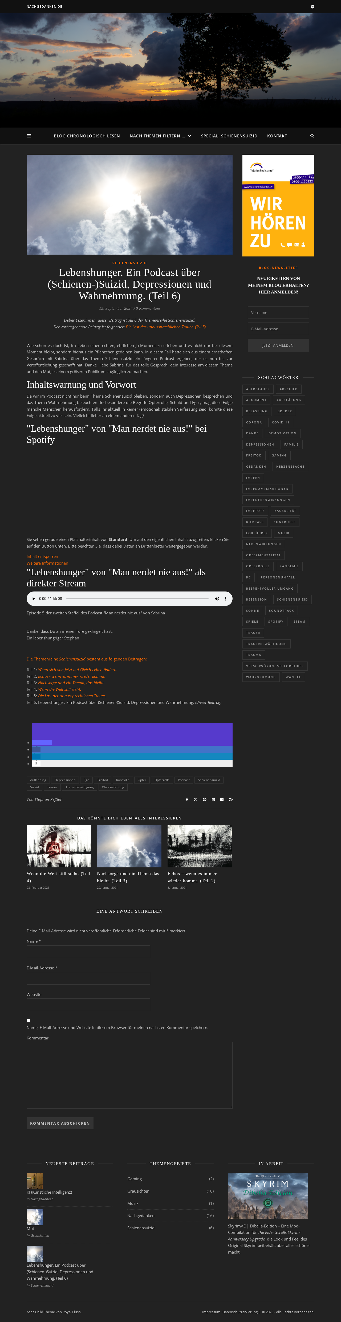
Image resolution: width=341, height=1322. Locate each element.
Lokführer (257, 533)
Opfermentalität (263, 555)
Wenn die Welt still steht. (59, 689)
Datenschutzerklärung (240, 1311)
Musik (284, 533)
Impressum (211, 1311)
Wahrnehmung (113, 787)
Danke (252, 433)
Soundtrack (281, 611)
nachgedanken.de (44, 6)
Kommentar (37, 1038)
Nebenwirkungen (263, 544)
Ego (86, 780)
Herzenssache (290, 466)
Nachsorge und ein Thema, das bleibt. (71, 682)
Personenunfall (278, 577)
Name (34, 941)
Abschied (289, 389)
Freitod (103, 780)
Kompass (255, 522)
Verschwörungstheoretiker (275, 666)
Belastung (257, 411)
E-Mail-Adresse (42, 967)
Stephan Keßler (48, 799)
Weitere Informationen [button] (47, 563)
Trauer (52, 787)
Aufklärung (38, 780)
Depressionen (65, 780)
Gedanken (256, 466)
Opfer (142, 780)
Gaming (279, 455)
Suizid (34, 787)
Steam (300, 621)
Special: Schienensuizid (229, 135)
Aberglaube (258, 389)
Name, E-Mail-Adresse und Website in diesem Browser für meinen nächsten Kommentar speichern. (117, 1027)
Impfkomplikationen (267, 489)
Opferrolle (162, 780)
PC (248, 577)
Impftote (255, 511)
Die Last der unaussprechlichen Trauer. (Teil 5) (166, 326)
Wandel (293, 677)
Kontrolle (122, 780)
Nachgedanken (141, 1215)
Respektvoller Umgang (270, 588)
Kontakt (277, 135)
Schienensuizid (129, 263)
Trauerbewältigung (80, 787)
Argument (256, 400)
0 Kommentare (148, 308)
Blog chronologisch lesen (87, 135)
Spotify (276, 621)
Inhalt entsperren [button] (42, 556)
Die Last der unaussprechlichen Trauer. (72, 695)
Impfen (253, 478)
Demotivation (283, 433)
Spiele (252, 621)
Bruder (285, 411)
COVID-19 (281, 422)
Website (34, 994)
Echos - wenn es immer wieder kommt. (71, 676)
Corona (254, 422)
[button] (42, 742)
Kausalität (285, 511)
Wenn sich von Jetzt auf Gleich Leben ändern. (77, 669)
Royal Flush (72, 1311)
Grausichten (138, 1191)
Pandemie (289, 566)
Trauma (253, 655)
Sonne (252, 611)
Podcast (184, 780)
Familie (291, 444)
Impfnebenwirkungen (268, 500)
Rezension (256, 599)
